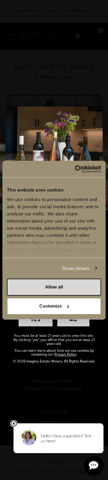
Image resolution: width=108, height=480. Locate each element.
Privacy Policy (65, 354)
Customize (50, 305)
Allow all (54, 286)
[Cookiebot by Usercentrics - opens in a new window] (76, 169)
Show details (75, 268)
